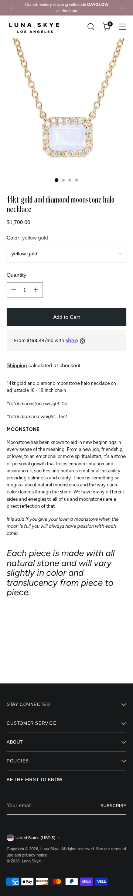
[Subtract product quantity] (13, 290)
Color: (27, 238)
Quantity (16, 275)
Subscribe (113, 805)
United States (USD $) (35, 837)
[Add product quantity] (35, 290)
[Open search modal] (90, 26)
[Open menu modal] (122, 26)
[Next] (122, 7)
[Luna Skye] (34, 26)
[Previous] (11, 7)
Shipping (17, 365)
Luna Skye (49, 849)
